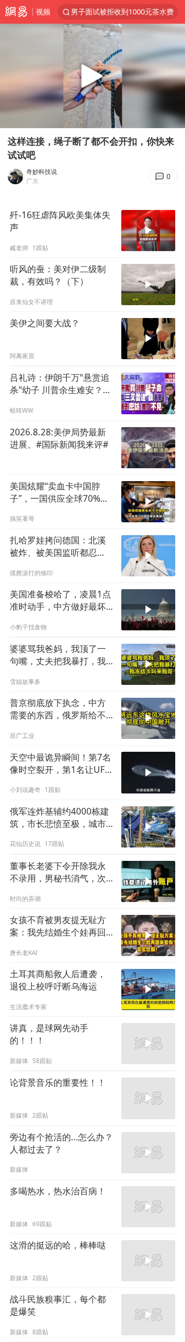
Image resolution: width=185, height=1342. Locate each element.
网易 (16, 12)
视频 (43, 11)
